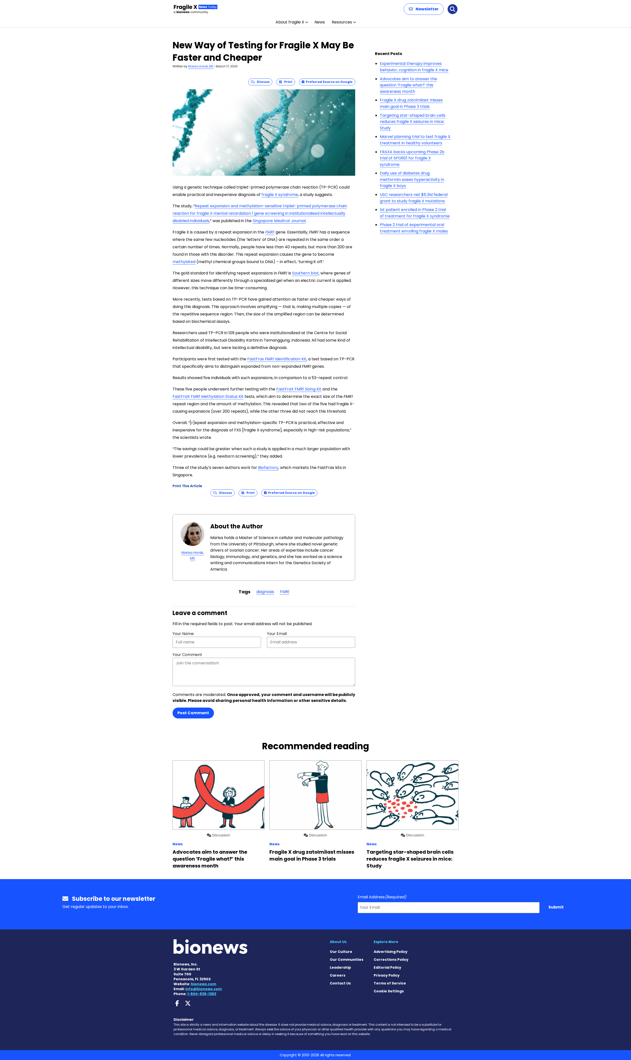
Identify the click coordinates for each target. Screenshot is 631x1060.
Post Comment (193, 713)
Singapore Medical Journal (279, 221)
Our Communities (346, 959)
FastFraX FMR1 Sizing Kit (298, 389)
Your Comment (187, 654)
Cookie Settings (389, 991)
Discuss (262, 82)
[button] (424, 9)
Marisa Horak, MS (200, 66)
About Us (338, 941)
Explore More (386, 941)
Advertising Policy (390, 951)
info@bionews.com (203, 988)
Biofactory (268, 467)
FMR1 (269, 232)
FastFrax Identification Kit (276, 359)
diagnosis (265, 592)
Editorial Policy (387, 967)
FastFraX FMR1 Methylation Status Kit (208, 396)
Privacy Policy (387, 975)
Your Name (183, 633)
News (320, 22)
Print (287, 82)
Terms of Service (390, 983)
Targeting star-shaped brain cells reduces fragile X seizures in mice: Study (412, 122)
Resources (342, 22)
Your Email (277, 633)
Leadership (340, 967)
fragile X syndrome (280, 194)
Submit (556, 907)
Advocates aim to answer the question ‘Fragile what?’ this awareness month (408, 85)
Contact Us (340, 983)
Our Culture (341, 951)
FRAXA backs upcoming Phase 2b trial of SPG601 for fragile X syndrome (412, 158)
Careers (337, 975)
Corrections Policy (391, 959)
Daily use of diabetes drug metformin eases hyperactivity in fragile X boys (412, 179)
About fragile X (290, 22)
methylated (184, 262)
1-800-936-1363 (201, 993)
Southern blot (305, 273)
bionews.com (203, 984)
